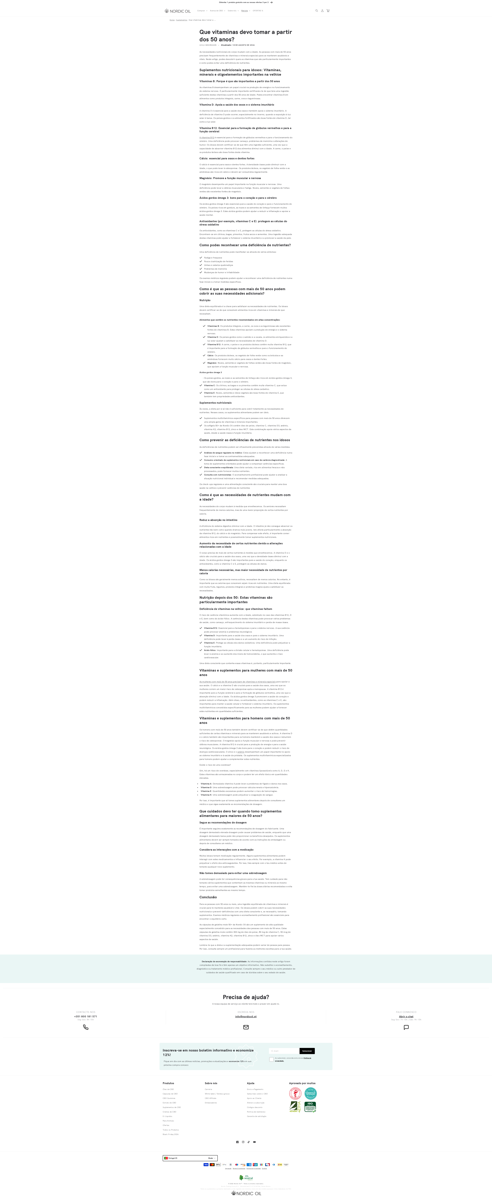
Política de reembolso (256, 1112)
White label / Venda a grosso (217, 1094)
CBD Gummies (169, 1098)
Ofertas (166, 1125)
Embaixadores (211, 1103)
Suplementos (181, 20)
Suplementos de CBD (172, 1107)
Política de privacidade (254, 1168)
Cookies (264, 1168)
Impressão (228, 1168)
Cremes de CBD (169, 1112)
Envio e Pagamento (255, 1089)
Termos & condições (239, 1168)
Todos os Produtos (171, 1130)
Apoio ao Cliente (254, 1098)
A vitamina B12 (206, 137)
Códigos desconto (255, 1107)
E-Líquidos (167, 1116)
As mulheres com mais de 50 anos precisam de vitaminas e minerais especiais (237, 681)
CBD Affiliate (210, 1098)
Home (172, 20)
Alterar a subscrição (255, 1103)
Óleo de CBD (168, 1089)
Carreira (208, 1089)
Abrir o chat (406, 1016)
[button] (202, 10)
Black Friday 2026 (170, 1134)
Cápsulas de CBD (170, 1094)
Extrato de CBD (169, 1103)
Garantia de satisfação (256, 1116)
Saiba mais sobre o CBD (257, 1094)
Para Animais (168, 1121)
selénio (240, 751)
